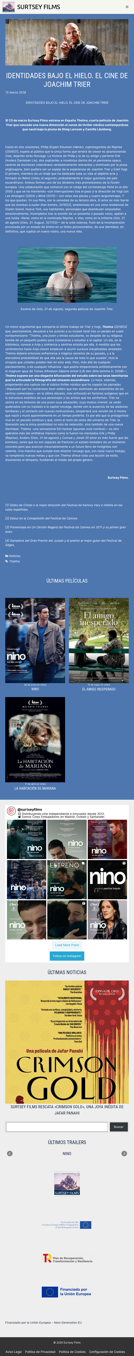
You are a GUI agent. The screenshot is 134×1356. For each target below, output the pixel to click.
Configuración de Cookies (107, 1352)
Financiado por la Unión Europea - (43, 1322)
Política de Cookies (72, 1352)
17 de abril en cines (35, 783)
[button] (26, 839)
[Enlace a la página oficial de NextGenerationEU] (67, 1292)
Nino (35, 689)
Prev (10, 1153)
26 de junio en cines (35, 684)
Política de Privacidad (40, 1352)
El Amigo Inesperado (99, 689)
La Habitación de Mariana (35, 788)
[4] (125, 327)
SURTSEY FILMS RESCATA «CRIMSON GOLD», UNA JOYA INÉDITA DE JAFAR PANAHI (67, 1110)
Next (124, 1153)
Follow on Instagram (67, 956)
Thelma (14, 561)
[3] (55, 222)
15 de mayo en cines (99, 684)
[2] (69, 205)
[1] (16, 151)
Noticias (15, 556)
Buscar (119, 1127)
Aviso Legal (14, 1352)
